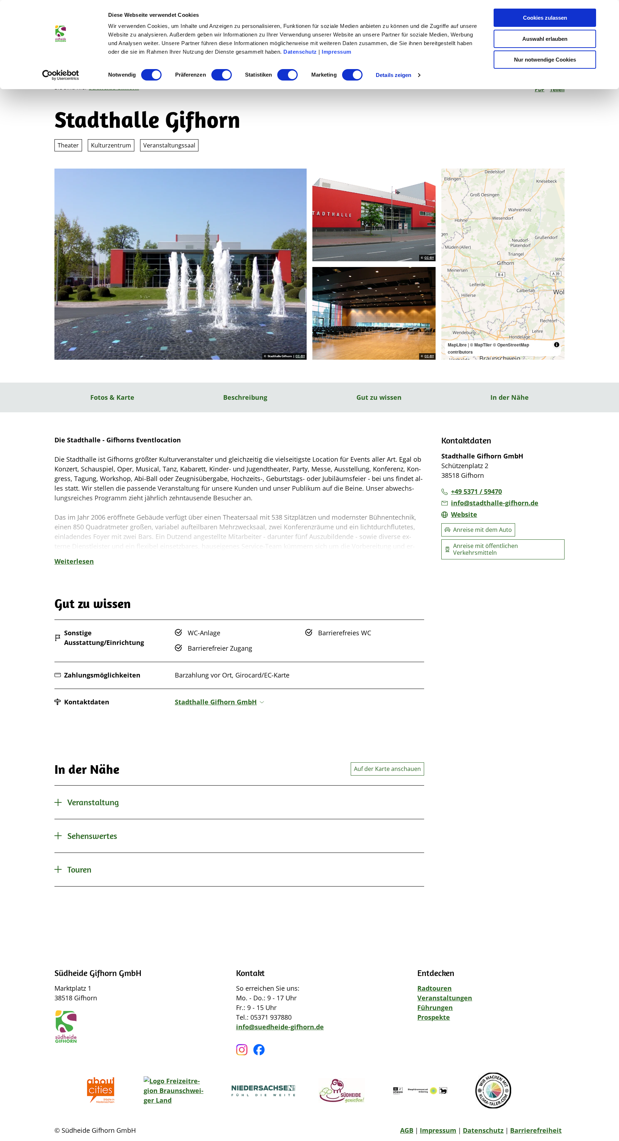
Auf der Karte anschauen (387, 769)
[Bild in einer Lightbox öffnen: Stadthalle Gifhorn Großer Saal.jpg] (374, 313)
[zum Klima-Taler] (493, 1090)
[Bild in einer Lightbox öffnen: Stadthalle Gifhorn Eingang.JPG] (374, 215)
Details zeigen (393, 75)
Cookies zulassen (545, 18)
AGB (406, 1130)
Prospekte (433, 1017)
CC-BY (300, 356)
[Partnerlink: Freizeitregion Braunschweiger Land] (176, 1090)
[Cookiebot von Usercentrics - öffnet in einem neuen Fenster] (60, 75)
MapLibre (457, 344)
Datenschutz (300, 52)
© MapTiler (481, 344)
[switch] (221, 75)
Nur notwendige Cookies (545, 60)
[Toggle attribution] (556, 344)
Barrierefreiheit (536, 1130)
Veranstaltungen (444, 998)
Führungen (435, 1007)
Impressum (336, 52)
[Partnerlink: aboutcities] (102, 1090)
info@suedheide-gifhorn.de (280, 1027)
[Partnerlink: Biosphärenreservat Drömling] (420, 1090)
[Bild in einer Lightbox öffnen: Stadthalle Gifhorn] (180, 264)
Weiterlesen (74, 561)
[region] (503, 264)
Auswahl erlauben (544, 39)
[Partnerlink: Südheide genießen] (341, 1090)
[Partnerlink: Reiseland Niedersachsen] (263, 1090)
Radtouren (434, 988)
